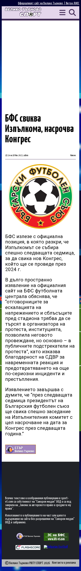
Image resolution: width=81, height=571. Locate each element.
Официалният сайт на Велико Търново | (42, 3)
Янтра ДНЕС (72, 3)
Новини (73, 155)
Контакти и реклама (64, 562)
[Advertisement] (40, 63)
